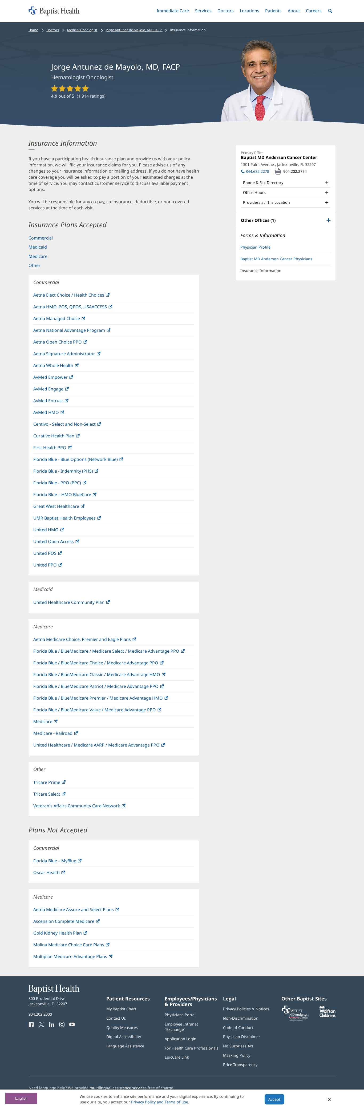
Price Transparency (240, 1064)
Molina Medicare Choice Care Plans (80, 946)
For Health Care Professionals (192, 1048)
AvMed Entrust (59, 402)
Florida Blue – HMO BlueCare (73, 496)
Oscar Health (57, 873)
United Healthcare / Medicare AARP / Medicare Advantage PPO (107, 746)
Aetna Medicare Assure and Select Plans (84, 911)
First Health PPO (61, 449)
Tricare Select (58, 795)
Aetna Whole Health (64, 366)
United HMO (57, 531)
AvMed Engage (59, 390)
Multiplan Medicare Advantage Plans (81, 958)
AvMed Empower (61, 378)
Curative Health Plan (65, 437)
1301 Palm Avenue (278, 164)
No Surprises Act (238, 1045)
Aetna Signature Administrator (75, 355)
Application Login (180, 1038)
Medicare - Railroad (64, 734)
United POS (56, 554)
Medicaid (38, 247)
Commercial (41, 238)
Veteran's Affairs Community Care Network (88, 807)
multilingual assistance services (118, 1087)
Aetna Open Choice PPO (68, 343)
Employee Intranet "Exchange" (181, 1027)
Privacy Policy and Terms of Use (159, 1101)
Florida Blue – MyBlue (66, 862)
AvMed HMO (57, 413)
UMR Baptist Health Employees (75, 519)
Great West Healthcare (67, 507)
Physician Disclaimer (241, 1036)
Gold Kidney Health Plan (68, 934)
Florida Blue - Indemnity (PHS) (74, 472)
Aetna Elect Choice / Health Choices (80, 296)
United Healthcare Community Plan (80, 603)
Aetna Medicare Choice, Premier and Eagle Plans (93, 640)
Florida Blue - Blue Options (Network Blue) (86, 460)
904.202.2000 (40, 1014)
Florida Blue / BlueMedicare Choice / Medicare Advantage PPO (107, 664)
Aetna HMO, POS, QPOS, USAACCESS (81, 308)
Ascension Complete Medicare (75, 922)
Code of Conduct (238, 1027)
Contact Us (116, 1018)
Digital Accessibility (123, 1036)
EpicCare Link (177, 1057)
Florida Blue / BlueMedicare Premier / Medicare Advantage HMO (109, 699)
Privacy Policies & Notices (246, 1008)
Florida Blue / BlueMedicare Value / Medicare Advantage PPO (106, 711)
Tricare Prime (58, 783)
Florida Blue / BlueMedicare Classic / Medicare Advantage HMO (108, 676)
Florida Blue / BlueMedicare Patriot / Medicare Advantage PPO (107, 687)
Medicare (38, 256)
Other (35, 265)
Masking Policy (236, 1055)
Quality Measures (122, 1027)
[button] (173, 11)
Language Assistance (125, 1045)
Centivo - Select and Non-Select (75, 425)
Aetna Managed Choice (68, 320)
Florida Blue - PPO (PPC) (68, 484)
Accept (274, 1099)
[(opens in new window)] (327, 1015)
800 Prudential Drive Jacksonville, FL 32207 (48, 1001)
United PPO (56, 566)
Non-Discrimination (240, 1018)
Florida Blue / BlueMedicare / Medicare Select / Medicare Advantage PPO (113, 652)
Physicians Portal (180, 1014)
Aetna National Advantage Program (80, 331)
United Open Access (64, 542)
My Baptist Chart (121, 1008)
